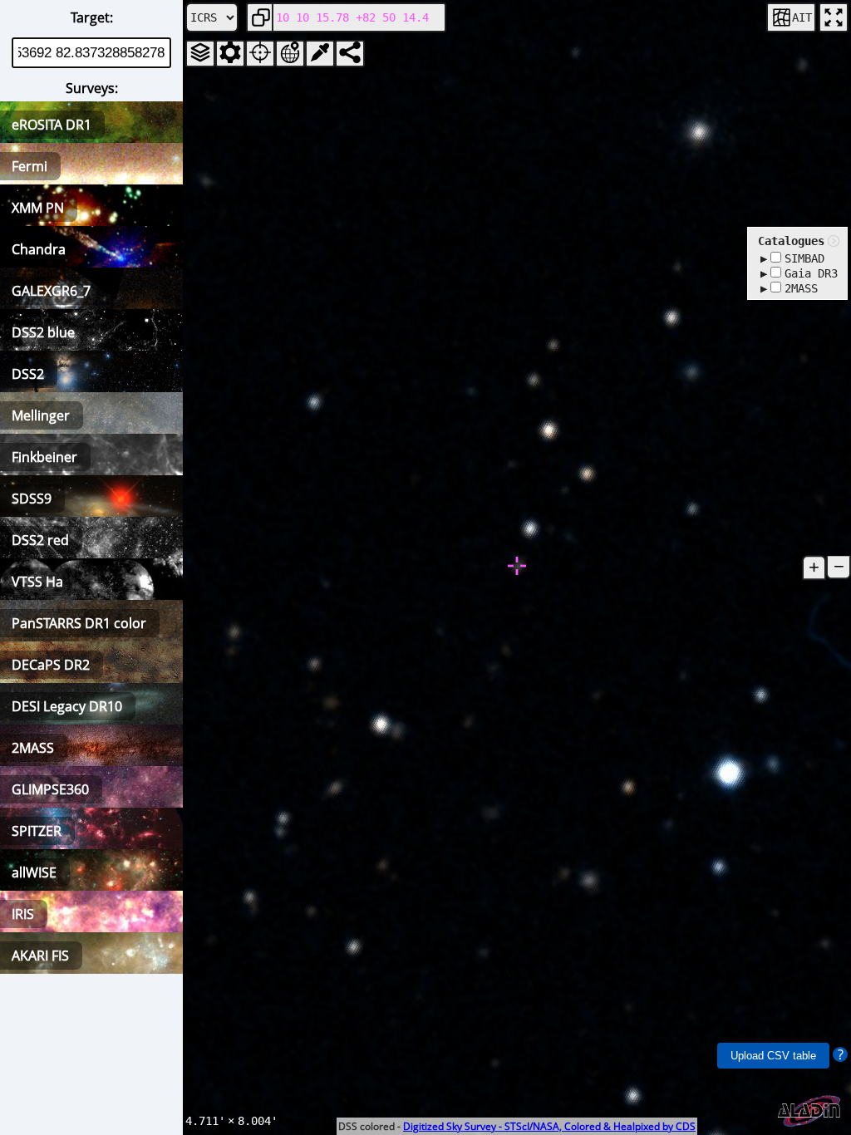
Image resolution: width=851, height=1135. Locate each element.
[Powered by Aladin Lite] (809, 1111)
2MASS (801, 288)
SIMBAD (804, 258)
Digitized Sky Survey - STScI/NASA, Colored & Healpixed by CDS (549, 1126)
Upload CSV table (773, 1055)
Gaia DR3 (811, 273)
